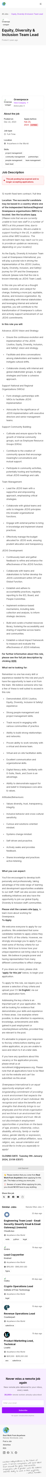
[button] (40, 3)
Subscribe (23, 1410)
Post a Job (7, 1441)
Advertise (7, 1445)
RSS (4, 1448)
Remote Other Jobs (34, 1207)
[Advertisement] (23, 69)
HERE (13, 661)
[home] (4, 4)
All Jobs (5, 14)
